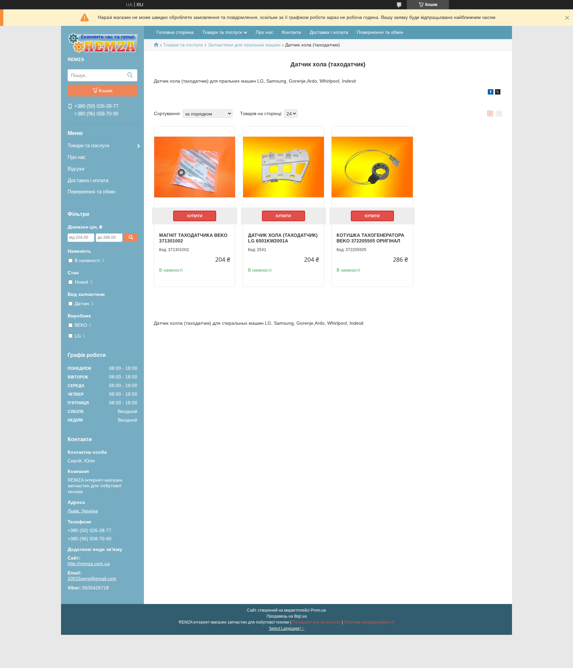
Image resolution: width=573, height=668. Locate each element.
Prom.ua (318, 610)
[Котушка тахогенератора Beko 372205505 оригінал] (372, 166)
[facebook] (490, 93)
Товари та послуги (88, 145)
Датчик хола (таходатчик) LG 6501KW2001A (283, 238)
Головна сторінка (175, 32)
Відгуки (76, 168)
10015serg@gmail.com (92, 578)
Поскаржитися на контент (316, 622)
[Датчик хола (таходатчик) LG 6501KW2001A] (283, 166)
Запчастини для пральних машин (244, 44)
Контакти (291, 32)
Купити (194, 216)
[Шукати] (129, 75)
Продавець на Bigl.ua (287, 616)
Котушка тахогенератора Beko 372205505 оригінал (370, 238)
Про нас (77, 157)
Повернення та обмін (91, 191)
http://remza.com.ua (89, 563)
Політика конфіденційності (369, 622)
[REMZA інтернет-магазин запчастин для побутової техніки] (102, 42)
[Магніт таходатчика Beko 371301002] (194, 166)
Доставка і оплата (88, 180)
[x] (497, 93)
